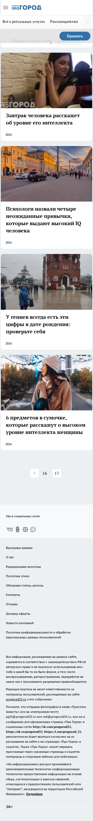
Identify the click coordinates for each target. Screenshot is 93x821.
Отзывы (12, 604)
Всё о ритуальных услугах (24, 21)
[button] (34, 473)
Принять (75, 36)
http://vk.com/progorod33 (52, 727)
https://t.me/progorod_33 (62, 732)
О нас (10, 557)
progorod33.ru (16, 699)
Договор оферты (18, 614)
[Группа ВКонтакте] (10, 529)
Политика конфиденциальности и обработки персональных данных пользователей (38, 634)
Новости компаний (20, 623)
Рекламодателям (64, 21)
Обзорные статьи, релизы (24, 585)
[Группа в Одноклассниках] (17, 529)
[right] (88, 22)
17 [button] (57, 473)
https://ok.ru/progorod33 (24, 732)
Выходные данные (19, 548)
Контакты (13, 595)
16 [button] (44, 473)
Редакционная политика (23, 567)
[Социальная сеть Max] (33, 529)
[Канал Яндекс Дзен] (25, 529)
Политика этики (17, 576)
